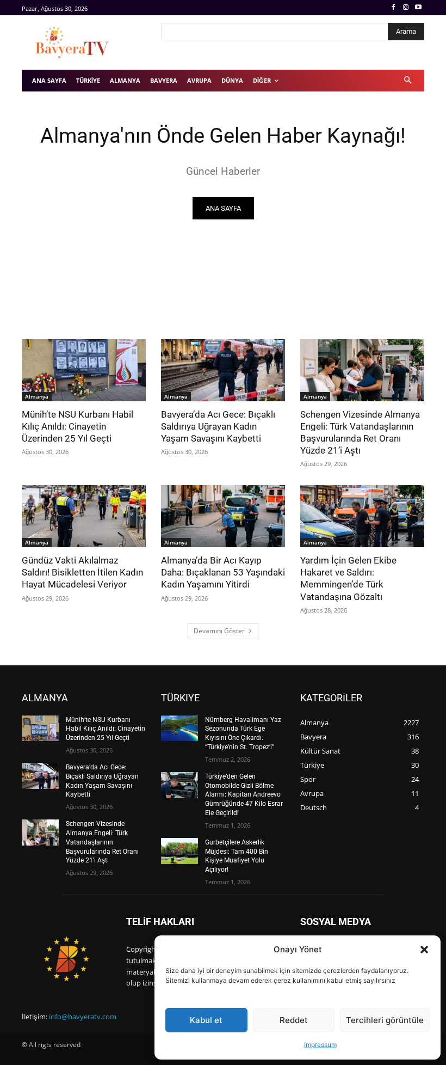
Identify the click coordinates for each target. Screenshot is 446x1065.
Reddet (294, 1020)
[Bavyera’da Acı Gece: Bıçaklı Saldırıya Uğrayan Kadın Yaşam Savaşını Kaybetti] (223, 370)
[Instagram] (405, 8)
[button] (424, 949)
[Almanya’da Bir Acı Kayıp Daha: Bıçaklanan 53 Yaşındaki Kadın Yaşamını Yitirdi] (223, 516)
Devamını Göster (219, 630)
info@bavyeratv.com (82, 1016)
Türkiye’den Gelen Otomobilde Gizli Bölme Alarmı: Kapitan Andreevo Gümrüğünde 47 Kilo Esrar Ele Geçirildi (244, 795)
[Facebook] (393, 8)
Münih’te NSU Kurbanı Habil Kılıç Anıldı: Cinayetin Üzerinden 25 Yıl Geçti (77, 426)
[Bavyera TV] (84, 42)
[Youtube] (418, 8)
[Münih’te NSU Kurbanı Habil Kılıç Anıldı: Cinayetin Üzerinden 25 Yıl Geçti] (84, 370)
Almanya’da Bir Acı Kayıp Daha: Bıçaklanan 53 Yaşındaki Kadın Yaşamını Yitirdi (223, 572)
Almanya (36, 396)
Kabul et (206, 1020)
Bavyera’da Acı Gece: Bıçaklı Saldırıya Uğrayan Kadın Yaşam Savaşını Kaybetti (218, 426)
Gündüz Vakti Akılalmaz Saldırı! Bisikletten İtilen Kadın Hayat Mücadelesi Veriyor (82, 572)
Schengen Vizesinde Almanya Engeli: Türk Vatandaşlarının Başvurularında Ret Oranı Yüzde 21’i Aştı (360, 432)
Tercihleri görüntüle (385, 1020)
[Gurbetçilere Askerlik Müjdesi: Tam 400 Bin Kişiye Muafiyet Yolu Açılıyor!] (179, 851)
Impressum (320, 1044)
